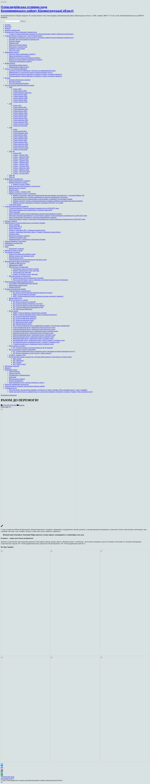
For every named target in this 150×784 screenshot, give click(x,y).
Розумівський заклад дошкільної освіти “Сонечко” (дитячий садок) (36, 342)
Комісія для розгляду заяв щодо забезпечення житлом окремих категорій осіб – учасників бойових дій (48, 195)
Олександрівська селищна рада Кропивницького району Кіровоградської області (37, 8)
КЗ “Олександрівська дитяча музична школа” (29, 305)
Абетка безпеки (14, 371)
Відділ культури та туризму (18, 300)
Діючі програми (14, 212)
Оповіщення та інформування (19, 375)
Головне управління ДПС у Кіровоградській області (27, 230)
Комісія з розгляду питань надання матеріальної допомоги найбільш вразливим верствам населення (48, 201)
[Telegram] (75, 773)
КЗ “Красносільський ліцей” (23, 322)
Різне (6, 247)
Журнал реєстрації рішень (18, 45)
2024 (10, 127)
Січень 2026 (17, 89)
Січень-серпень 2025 (20, 118)
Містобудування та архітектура (20, 276)
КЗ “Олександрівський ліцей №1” (25, 316)
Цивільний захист (11, 370)
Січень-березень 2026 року (22, 92)
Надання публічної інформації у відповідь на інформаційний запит (32, 70)
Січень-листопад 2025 (20, 124)
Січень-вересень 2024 (20, 144)
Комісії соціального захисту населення (22, 193)
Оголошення (9, 245)
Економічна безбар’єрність (18, 65)
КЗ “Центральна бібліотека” (23, 309)
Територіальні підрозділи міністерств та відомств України (25, 223)
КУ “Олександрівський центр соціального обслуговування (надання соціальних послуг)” (44, 351)
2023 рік (12, 151)
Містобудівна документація (18, 267)
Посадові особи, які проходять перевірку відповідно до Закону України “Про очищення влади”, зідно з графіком (48, 390)
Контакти (8, 26)
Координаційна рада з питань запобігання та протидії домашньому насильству (40, 197)
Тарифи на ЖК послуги (17, 263)
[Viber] (75, 771)
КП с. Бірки (17, 359)
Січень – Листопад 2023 (21, 171)
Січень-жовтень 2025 (20, 122)
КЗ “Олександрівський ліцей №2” (25, 318)
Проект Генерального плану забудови (26, 270)
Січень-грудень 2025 (20, 126)
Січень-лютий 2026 (20, 91)
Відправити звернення (9, 395)
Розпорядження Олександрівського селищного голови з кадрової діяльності (35, 74)
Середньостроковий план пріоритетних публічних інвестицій (30, 210)
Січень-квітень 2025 (20, 111)
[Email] (75, 769)
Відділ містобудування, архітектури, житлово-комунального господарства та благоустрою (40, 357)
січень (15, 129)
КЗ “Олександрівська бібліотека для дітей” (28, 303)
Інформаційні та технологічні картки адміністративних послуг (31, 72)
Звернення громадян (12, 366)
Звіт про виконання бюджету (19, 83)
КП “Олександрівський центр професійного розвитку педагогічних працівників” (41, 326)
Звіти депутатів (14, 50)
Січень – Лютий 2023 (20, 155)
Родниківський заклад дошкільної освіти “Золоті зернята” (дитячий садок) (39, 340)
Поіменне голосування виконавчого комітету (24, 58)
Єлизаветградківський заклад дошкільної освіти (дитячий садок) (35, 331)
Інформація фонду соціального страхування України (27, 239)
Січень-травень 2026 (20, 96)
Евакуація (12, 377)
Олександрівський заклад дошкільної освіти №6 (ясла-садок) (34, 329)
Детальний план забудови (22, 272)
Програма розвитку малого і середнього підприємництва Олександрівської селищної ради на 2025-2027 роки (47, 219)
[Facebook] (75, 765)
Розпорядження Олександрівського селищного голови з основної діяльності (35, 76)
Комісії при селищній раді (14, 179)
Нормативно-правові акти (18, 285)
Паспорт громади (11, 221)
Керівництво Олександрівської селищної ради (21, 32)
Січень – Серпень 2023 (21, 166)
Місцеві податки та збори (14, 250)
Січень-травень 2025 (20, 113)
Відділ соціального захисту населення (22, 349)
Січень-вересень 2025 (20, 120)
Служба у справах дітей (17, 355)
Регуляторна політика (12, 252)
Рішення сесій (14, 43)
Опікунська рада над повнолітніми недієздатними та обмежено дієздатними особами (42, 199)
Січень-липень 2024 (20, 140)
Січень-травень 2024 (20, 137)
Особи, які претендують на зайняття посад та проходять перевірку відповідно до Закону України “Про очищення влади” (51, 392)
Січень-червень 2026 (20, 98)
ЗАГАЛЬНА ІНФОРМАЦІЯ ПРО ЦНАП (23, 283)
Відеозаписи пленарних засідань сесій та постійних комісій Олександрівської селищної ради (41, 37)
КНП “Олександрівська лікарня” (24, 294)
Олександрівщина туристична (15, 241)
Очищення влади (11, 388)
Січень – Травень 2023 (21, 160)
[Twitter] (75, 767)
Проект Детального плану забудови (25, 274)
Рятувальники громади (17, 379)
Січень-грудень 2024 (20, 149)
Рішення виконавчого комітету (19, 56)
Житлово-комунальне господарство (17, 261)
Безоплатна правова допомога (19, 236)
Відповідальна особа (16, 258)
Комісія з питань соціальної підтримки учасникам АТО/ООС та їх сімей (38, 203)
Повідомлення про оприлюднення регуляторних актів (28, 259)
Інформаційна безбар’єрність (19, 67)
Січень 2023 (17, 153)
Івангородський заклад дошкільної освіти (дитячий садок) (33, 333)
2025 (10, 103)
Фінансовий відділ (15, 298)
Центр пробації (14, 225)
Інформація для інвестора (14, 243)
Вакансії (8, 368)
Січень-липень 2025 (20, 116)
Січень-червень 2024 (20, 138)
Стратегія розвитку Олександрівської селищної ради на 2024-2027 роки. (34, 208)
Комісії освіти (14, 190)
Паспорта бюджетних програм (19, 80)
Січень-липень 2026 (20, 100)
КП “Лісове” (17, 362)
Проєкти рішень (14, 41)
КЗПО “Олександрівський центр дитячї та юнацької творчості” (35, 314)
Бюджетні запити (15, 81)
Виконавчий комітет (12, 52)
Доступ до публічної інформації (16, 69)
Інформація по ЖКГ (16, 265)
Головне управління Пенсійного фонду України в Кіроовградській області (35, 232)
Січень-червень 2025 (20, 114)
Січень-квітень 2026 (20, 94)
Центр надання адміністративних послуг (19, 281)
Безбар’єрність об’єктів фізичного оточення (28, 278)
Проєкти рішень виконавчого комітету (22, 54)
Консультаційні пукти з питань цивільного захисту (26, 382)
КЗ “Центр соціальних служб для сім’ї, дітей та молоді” (32, 353)
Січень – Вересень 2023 (21, 168)
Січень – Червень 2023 (21, 162)
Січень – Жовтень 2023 (21, 170)
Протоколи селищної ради (18, 47)
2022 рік (12, 175)
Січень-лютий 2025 (20, 107)
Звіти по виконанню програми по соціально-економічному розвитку (33, 217)
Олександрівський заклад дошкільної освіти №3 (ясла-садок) (34, 327)
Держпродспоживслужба (17, 237)
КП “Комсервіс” (18, 360)
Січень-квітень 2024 (20, 135)
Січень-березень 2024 (20, 133)
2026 (10, 87)
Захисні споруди (14, 373)
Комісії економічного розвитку (19, 181)
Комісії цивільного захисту (18, 182)
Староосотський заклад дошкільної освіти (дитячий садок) (33, 344)
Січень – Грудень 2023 (21, 173)
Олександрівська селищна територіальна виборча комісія (25, 386)
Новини (8, 28)
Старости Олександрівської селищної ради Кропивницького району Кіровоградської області (41, 34)
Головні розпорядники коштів (15, 289)
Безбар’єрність (10, 63)
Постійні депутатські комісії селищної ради (24, 39)
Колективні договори (16, 248)
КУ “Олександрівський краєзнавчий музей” (28, 307)
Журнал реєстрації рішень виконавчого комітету (25, 59)
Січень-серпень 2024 (20, 142)
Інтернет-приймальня (12, 30)
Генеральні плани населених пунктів (26, 269)
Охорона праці (14, 234)
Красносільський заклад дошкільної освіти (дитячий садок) (33, 337)
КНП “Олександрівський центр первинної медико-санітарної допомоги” (38, 296)
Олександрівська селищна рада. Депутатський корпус (23, 36)
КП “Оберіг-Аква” (19, 364)
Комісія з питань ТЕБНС (21, 184)
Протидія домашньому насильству (17, 384)
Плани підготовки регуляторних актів (22, 254)
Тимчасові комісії (15, 204)
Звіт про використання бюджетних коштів (19, 85)
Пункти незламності (16, 381)
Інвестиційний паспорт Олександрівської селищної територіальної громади (35, 214)
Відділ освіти (13, 311)
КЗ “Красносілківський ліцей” (23, 320)
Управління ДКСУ (15, 226)
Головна (8, 25)
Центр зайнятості (15, 228)
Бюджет (7, 78)
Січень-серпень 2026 (20, 102)
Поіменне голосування (17, 48)
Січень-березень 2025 (20, 109)
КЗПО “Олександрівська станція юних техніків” (30, 313)
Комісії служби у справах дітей (20, 192)
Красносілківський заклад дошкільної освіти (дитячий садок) (34, 335)
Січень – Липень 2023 (20, 164)
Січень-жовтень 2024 (20, 146)
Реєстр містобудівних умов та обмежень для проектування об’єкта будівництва (40, 280)
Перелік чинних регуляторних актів (21, 256)
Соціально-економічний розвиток (16, 206)
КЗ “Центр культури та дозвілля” (24, 302)
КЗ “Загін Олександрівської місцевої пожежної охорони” (33, 292)
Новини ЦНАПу (15, 287)
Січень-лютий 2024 (20, 131)
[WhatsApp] (75, 775)
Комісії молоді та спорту (17, 188)
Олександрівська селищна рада (20, 291)
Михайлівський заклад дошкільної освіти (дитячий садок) (33, 338)
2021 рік (12, 177)
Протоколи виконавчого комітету (20, 61)
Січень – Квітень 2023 (20, 159)
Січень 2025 (17, 105)
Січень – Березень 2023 (21, 157)
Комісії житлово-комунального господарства (24, 186)
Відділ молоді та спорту (17, 346)
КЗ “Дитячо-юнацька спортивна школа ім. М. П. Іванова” (33, 348)
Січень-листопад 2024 (20, 148)
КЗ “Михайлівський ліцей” (22, 324)
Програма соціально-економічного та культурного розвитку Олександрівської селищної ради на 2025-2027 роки (48, 215)
